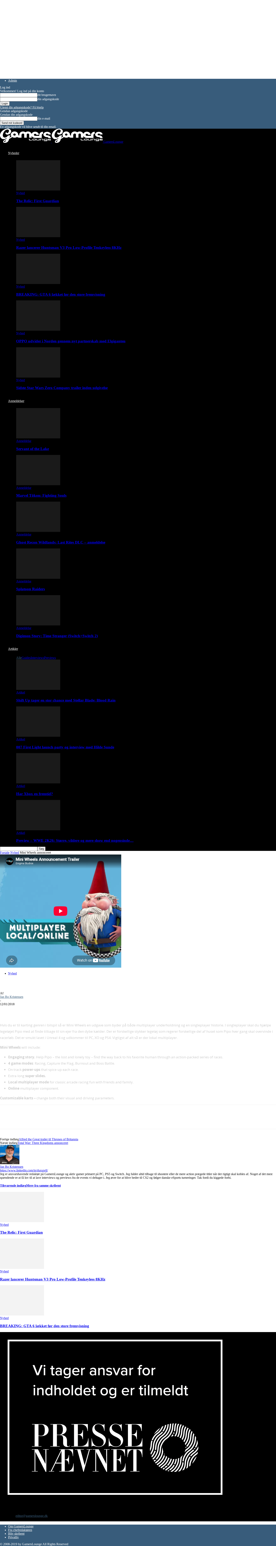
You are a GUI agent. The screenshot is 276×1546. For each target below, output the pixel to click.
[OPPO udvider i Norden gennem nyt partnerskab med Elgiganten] (38, 329)
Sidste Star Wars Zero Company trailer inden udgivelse (62, 388)
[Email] (50, 1010)
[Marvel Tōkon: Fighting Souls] (38, 484)
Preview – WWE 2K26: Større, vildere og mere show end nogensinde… (75, 840)
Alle (19, 657)
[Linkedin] (64, 1010)
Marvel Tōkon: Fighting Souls (41, 495)
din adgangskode (48, 99)
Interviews (37, 657)
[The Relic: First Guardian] (38, 189)
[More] (79, 1010)
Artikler (13, 648)
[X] (21, 1010)
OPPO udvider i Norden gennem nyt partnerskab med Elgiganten (70, 341)
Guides (26, 657)
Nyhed (20, 193)
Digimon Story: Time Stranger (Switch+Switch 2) (57, 636)
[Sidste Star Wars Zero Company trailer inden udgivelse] (38, 376)
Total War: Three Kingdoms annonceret (43, 1143)
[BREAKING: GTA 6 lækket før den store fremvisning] (38, 283)
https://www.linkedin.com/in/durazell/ (24, 1170)
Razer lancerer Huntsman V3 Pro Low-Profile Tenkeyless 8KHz (68, 247)
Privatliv (13, 1537)
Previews (50, 657)
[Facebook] (6, 1010)
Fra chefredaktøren (20, 1530)
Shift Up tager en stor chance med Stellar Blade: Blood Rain (66, 700)
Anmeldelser (16, 401)
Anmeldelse (23, 441)
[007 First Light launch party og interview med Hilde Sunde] (38, 735)
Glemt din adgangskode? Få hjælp (22, 107)
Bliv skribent (16, 1533)
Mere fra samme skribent (43, 1185)
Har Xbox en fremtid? (34, 794)
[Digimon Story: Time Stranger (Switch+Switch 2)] (38, 624)
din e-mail (43, 118)
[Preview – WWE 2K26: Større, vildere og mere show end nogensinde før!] (38, 829)
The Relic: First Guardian (37, 201)
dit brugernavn (46, 95)
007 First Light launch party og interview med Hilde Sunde (65, 747)
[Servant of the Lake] (38, 437)
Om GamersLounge (21, 1526)
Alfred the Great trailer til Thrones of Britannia (48, 1139)
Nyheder (13, 153)
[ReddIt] (35, 1010)
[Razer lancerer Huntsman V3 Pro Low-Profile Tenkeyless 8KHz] (38, 236)
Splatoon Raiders (30, 589)
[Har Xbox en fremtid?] (38, 782)
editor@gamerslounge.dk (32, 1516)
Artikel (20, 692)
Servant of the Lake (32, 449)
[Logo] (26, 141)
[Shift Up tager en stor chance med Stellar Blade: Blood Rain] (38, 688)
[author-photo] (9, 1163)
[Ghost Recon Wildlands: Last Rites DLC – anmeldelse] (38, 531)
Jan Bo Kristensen (11, 997)
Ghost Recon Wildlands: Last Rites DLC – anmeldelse (60, 542)
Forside (4, 852)
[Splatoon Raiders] (38, 577)
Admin (12, 80)
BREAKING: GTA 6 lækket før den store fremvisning (60, 294)
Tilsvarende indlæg (13, 1185)
